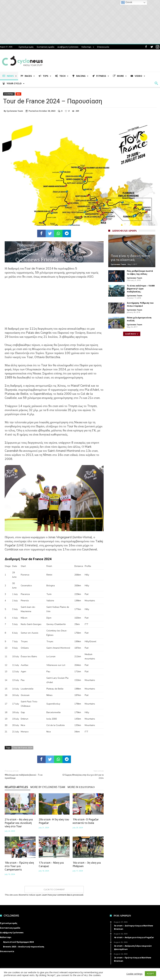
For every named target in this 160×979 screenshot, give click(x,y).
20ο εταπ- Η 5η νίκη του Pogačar (54, 821)
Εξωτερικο (8, 94)
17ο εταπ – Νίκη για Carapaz (51, 864)
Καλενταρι (86, 46)
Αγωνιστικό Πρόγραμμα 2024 (18, 941)
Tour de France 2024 (22, 747)
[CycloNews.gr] (22, 54)
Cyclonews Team (15, 111)
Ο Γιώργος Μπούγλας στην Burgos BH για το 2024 (82, 774)
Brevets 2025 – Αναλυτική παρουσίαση (23, 946)
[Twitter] (151, 46)
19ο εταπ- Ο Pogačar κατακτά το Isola (86, 821)
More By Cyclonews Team (47, 787)
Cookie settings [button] (134, 973)
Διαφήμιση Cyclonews (67, 46)
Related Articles (16, 787)
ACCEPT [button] (150, 973)
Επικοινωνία (103, 46)
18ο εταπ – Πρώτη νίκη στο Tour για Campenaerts (19, 866)
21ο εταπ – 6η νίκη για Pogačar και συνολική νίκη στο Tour (19, 823)
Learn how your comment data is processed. (63, 894)
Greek (128, 2)
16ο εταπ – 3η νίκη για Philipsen (87, 864)
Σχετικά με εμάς (26, 46)
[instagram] (157, 46)
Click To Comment (54, 889)
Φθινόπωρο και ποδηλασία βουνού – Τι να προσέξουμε (23, 774)
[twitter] (50, 233)
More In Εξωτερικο (81, 787)
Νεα (18, 94)
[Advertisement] (54, 305)
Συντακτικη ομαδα (45, 46)
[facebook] (41, 233)
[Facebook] (145, 46)
